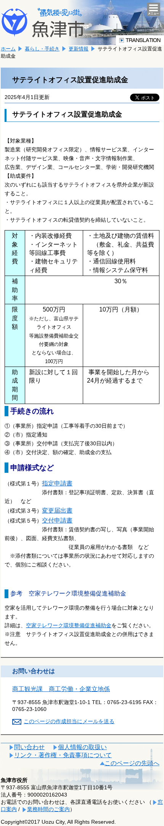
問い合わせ (29, 747)
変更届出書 (57, 510)
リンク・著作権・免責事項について (63, 755)
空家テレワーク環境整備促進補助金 (68, 625)
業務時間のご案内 (48, 809)
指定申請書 (57, 483)
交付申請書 (57, 520)
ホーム (8, 49)
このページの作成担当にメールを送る (69, 721)
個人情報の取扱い (82, 747)
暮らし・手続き (42, 49)
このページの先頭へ (132, 763)
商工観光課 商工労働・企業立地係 (61, 689)
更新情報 (78, 49)
